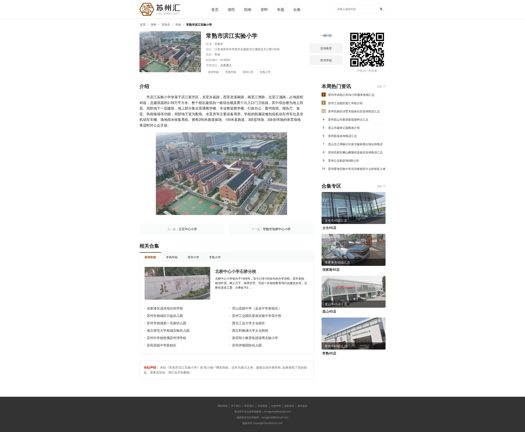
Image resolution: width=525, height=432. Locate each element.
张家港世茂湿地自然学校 (165, 308)
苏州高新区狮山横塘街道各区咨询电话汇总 (355, 152)
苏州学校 (213, 72)
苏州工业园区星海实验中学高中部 (256, 315)
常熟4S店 (329, 353)
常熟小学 (265, 72)
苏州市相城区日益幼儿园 (165, 315)
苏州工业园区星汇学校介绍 (345, 103)
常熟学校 (230, 72)
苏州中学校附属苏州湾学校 (166, 337)
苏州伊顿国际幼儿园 (247, 345)
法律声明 (276, 405)
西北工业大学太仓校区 (248, 323)
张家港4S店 (331, 269)
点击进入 (226, 65)
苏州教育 (326, 48)
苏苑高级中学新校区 (161, 345)
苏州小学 (248, 72)
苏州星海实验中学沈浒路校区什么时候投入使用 (357, 170)
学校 (178, 24)
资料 (153, 24)
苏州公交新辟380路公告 (343, 160)
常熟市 (166, 24)
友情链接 (262, 405)
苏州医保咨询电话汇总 (342, 136)
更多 (379, 86)
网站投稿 (222, 405)
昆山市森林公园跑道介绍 (344, 128)
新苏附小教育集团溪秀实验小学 (255, 337)
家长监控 (302, 405)
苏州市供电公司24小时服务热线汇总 (351, 95)
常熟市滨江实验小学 (199, 24)
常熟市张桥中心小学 (277, 229)
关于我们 (236, 405)
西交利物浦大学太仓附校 (250, 330)
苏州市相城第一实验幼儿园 (166, 323)
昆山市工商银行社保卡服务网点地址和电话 (355, 144)
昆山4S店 (329, 311)
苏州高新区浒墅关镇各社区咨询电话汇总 (354, 111)
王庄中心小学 (188, 229)
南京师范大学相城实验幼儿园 (168, 330)
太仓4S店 (329, 228)
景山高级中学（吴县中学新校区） (256, 308)
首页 (143, 24)
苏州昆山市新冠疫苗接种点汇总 (348, 119)
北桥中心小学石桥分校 (235, 271)
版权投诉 (289, 405)
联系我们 (249, 405)
